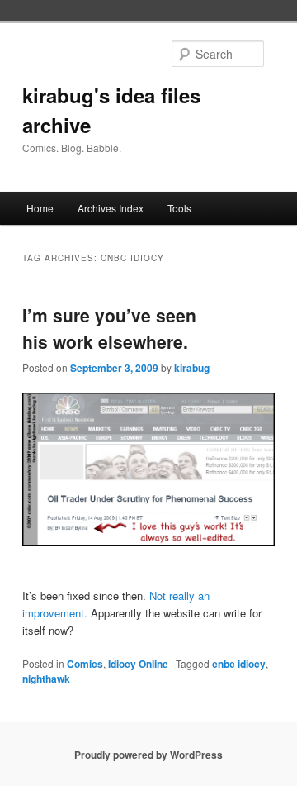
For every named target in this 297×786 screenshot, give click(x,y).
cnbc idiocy (239, 663)
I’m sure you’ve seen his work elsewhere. (109, 328)
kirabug (192, 367)
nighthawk (46, 678)
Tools (179, 208)
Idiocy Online (138, 663)
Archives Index (111, 208)
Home (40, 208)
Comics (85, 663)
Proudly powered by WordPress (148, 754)
